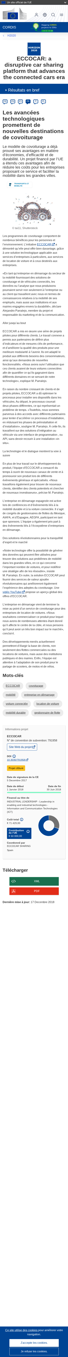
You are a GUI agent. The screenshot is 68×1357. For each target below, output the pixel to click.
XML (37, 881)
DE (5, 101)
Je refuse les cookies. (34, 1351)
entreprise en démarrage (39, 694)
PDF (37, 891)
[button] (45, 15)
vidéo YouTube (13, 592)
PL (43, 101)
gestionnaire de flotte (47, 712)
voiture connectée (17, 703)
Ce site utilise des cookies (21, 1330)
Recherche (53, 15)
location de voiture (47, 703)
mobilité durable (16, 712)
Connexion (36, 15)
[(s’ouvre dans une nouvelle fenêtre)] (15, 13)
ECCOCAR (45, 244)
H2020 (11, 35)
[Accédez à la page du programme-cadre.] (34, 48)
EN (12, 101)
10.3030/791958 (16, 759)
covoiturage (36, 685)
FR (28, 101)
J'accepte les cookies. (34, 1342)
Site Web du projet (20, 748)
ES (20, 101)
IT (36, 101)
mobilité (11, 694)
